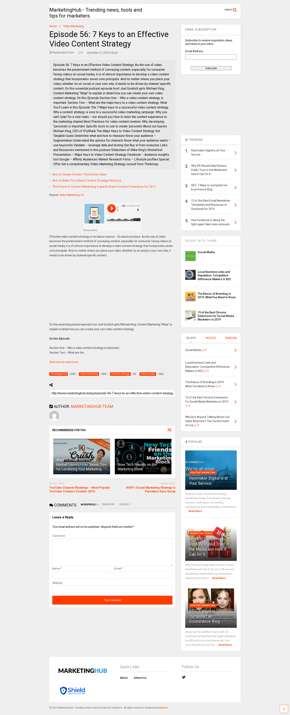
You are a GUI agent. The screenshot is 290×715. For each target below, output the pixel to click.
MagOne (163, 707)
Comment (58, 535)
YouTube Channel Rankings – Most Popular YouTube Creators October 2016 (79, 489)
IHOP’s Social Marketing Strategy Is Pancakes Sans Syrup (150, 489)
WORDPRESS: (89, 504)
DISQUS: (124, 504)
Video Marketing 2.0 (71, 194)
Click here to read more (63, 362)
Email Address (194, 51)
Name (57, 568)
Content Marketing (202, 472)
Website (57, 582)
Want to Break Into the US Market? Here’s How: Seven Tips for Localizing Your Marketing (81, 464)
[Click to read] (143, 456)
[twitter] (184, 677)
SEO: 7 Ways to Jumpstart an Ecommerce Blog (204, 616)
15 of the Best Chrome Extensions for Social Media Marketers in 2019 (216, 316)
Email (118, 568)
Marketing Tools (201, 533)
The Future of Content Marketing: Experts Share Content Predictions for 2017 (104, 186)
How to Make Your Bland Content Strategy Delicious (86, 180)
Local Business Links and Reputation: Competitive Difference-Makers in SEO (214, 275)
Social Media (206, 252)
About (124, 677)
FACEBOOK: (108, 504)
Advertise (140, 677)
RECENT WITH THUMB (201, 240)
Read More (195, 511)
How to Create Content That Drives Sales (79, 174)
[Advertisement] (112, 292)
